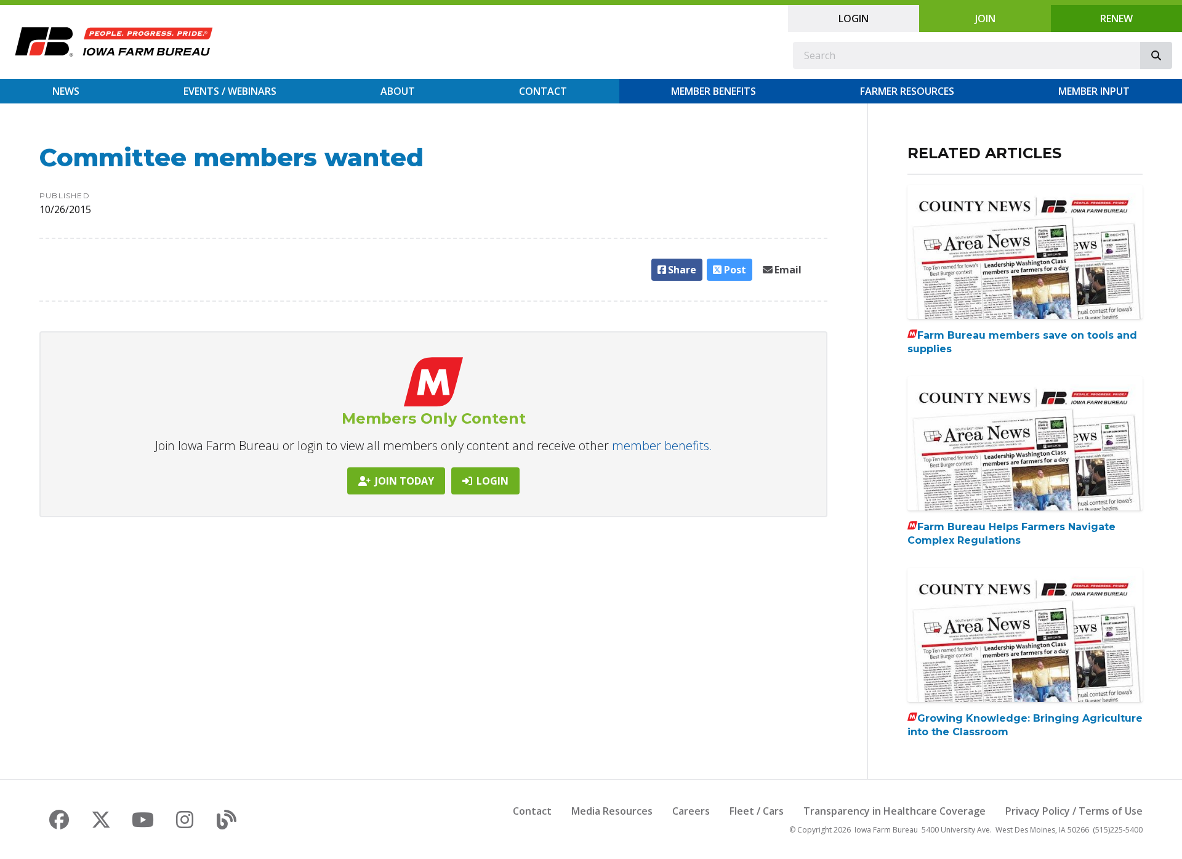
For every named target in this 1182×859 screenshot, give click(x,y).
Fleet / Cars (757, 811)
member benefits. (662, 445)
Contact (543, 91)
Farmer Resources (907, 91)
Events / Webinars (229, 91)
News (65, 91)
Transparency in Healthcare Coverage (894, 811)
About (397, 91)
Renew (1116, 18)
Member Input (1094, 91)
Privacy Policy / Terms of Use (1074, 811)
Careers (691, 811)
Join (985, 18)
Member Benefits (713, 91)
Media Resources (612, 811)
